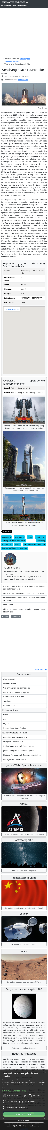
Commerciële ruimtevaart (13, 697)
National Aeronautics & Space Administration (22, 755)
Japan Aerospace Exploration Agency (18, 750)
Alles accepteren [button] (24, 1114)
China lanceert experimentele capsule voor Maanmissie (24, 610)
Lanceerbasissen (10, 683)
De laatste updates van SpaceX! (24, 944)
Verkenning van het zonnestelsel (16, 688)
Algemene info (9, 679)
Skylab (6, 723)
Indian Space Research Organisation (18, 746)
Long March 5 (7, 544)
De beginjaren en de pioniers (15, 759)
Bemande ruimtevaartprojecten (16, 692)
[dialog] (24, 1100)
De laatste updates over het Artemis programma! (24, 834)
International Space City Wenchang (14, 548)
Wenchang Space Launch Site (34, 544)
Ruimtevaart (23, 80)
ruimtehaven (40, 537)
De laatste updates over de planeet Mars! (24, 982)
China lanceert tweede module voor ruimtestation (23, 593)
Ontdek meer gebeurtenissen (24, 1048)
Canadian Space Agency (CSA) (15, 737)
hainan (17, 544)
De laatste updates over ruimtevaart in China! (24, 908)
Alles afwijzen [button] (24, 1120)
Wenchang (41, 541)
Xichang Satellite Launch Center (13, 541)
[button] (24, 1091)
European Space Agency (13, 741)
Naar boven (40, 669)
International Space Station (14, 728)
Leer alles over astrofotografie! (24, 870)
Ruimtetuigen (9, 705)
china (30, 537)
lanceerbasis (19, 537)
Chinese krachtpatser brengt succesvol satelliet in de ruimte (24, 599)
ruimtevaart (6, 537)
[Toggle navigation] (44, 4)
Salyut (5, 715)
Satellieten (7, 701)
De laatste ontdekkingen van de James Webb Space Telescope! (24, 797)
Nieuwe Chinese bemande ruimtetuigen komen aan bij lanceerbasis (24, 587)
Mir (4, 719)
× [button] (45, 1072)
